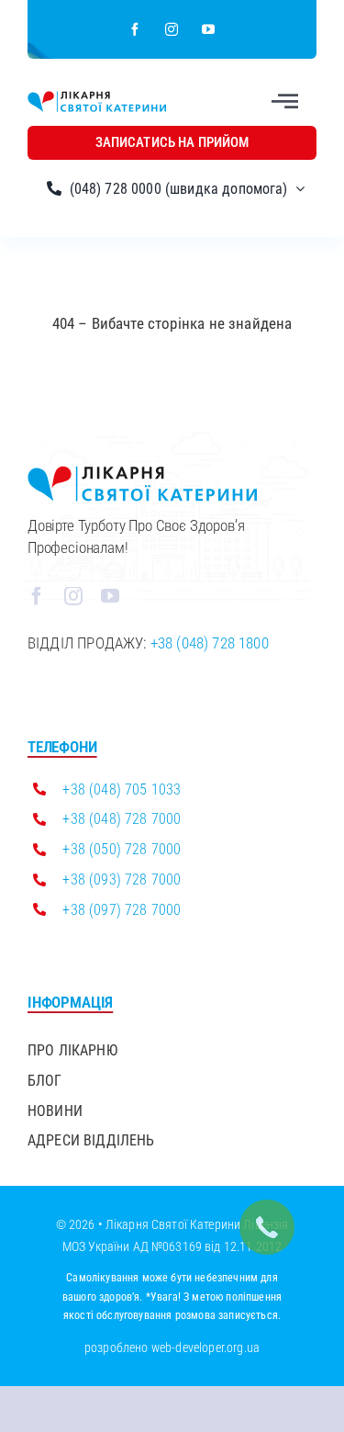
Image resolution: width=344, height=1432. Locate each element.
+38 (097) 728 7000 (121, 910)
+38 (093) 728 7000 (121, 879)
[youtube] (209, 29)
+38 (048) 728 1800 (209, 643)
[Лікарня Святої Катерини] (97, 98)
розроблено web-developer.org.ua (172, 1347)
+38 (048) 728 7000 (121, 819)
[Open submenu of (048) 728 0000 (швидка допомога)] (296, 189)
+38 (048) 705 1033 (121, 789)
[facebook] (136, 29)
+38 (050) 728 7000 (121, 849)
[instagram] (172, 29)
